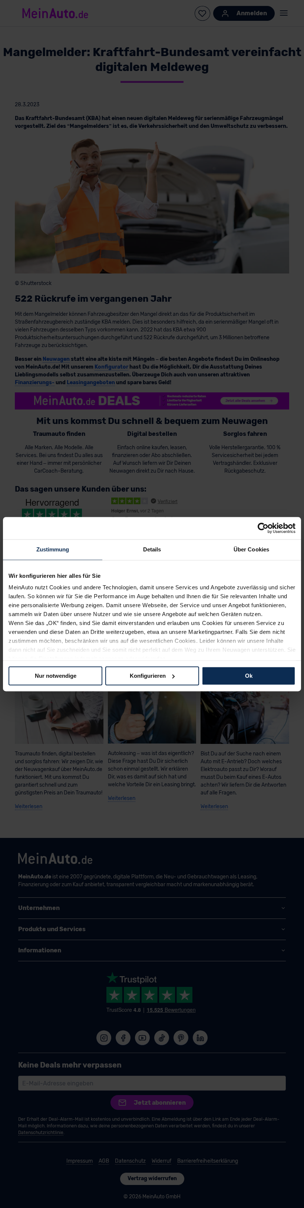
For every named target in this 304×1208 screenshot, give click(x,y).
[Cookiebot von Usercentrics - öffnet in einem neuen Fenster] (263, 528)
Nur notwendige (55, 676)
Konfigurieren (148, 676)
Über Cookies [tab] (251, 549)
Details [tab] (152, 549)
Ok (248, 676)
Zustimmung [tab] (52, 549)
